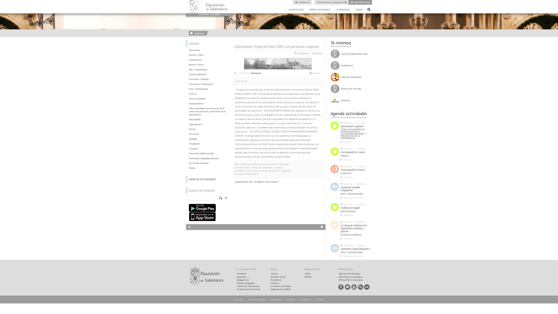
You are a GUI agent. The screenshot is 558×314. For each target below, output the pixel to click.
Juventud (193, 148)
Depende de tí (195, 124)
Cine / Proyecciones (198, 88)
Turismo (193, 93)
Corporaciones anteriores (248, 289)
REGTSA (308, 277)
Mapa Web (290, 299)
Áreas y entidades (320, 9)
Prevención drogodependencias (204, 158)
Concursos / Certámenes (201, 83)
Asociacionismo (196, 103)
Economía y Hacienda (281, 286)
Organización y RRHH (281, 289)
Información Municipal (349, 274)
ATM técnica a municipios (351, 277)
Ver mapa (316, 73)
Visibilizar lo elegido (350, 208)
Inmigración (194, 143)
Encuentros (194, 49)
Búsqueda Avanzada (226, 197)
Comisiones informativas (248, 286)
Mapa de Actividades (202, 179)
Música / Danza (196, 64)
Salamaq (345, 100)
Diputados (241, 277)
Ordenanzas (347, 65)
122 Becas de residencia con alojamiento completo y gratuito (354, 228)
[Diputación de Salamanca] (209, 6)
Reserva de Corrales (351, 89)
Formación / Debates (199, 79)
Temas (359, 9)
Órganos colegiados (246, 283)
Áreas (273, 269)
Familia (192, 129)
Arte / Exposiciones (198, 69)
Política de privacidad (256, 299)
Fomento (275, 283)
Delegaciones (243, 280)
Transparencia (305, 299)
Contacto (320, 299)
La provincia (343, 9)
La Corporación (246, 269)
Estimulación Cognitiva (352, 126)
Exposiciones (195, 59)
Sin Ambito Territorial (199, 163)
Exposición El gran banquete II (355, 249)
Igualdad (193, 138)
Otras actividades (197, 98)
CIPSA (307, 274)
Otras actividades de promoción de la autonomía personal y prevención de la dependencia (207, 111)
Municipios (345, 269)
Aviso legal (238, 299)
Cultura (274, 274)
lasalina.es (199, 33)
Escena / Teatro (196, 54)
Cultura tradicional (197, 74)
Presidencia (276, 280)
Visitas (192, 167)
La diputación (296, 9)
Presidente (241, 274)
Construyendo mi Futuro (353, 152)
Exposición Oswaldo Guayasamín (350, 189)
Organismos (312, 269)
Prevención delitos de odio (201, 153)
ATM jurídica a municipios (351, 280)
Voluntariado (195, 119)
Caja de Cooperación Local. (354, 54)
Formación (194, 133)
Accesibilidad (275, 299)
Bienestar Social (278, 277)
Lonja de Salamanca (351, 77)
